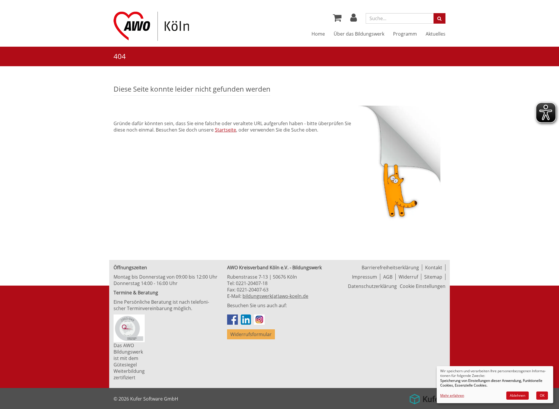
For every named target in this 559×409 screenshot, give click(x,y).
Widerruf (408, 277)
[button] (353, 19)
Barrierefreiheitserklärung (390, 267)
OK (542, 395)
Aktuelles (435, 34)
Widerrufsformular (251, 334)
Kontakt (433, 267)
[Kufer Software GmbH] (425, 397)
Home (318, 34)
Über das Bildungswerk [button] (359, 34)
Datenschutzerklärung (372, 286)
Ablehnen (517, 395)
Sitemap (433, 277)
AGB (387, 277)
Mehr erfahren (452, 395)
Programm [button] (405, 34)
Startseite (225, 130)
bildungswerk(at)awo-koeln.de (275, 296)
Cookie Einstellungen (422, 286)
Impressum (364, 277)
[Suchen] (439, 18)
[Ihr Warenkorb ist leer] (337, 19)
